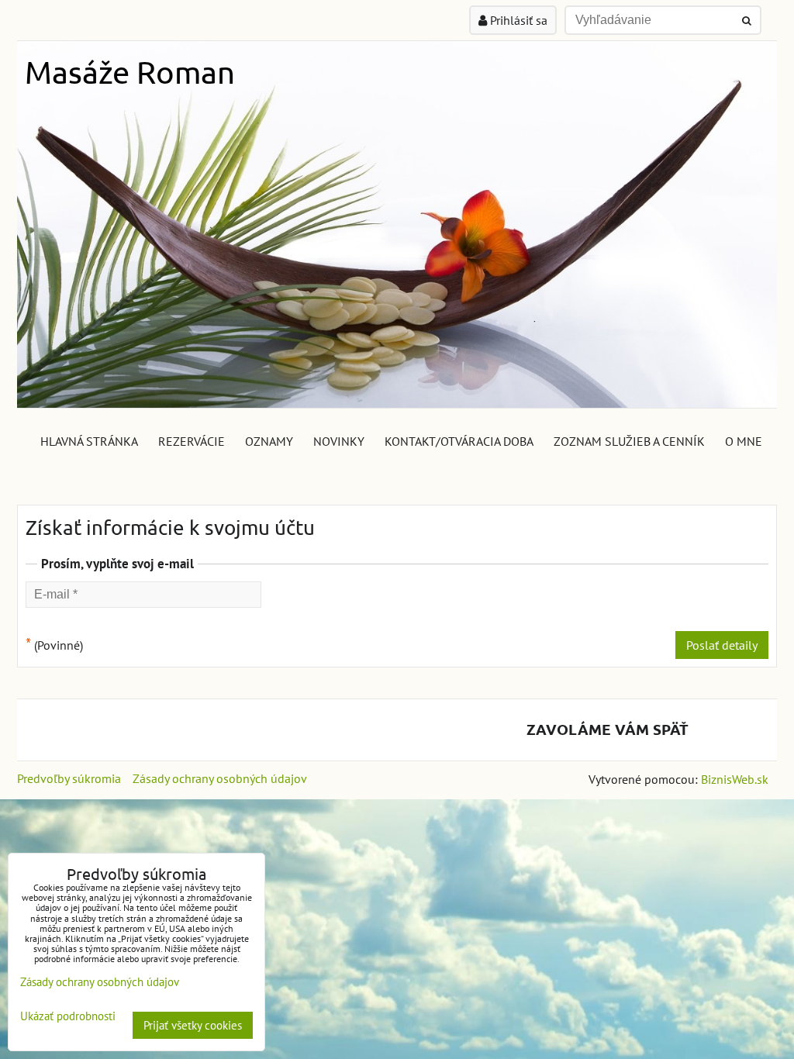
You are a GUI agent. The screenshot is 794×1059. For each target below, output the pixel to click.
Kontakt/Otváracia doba (459, 441)
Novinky (338, 441)
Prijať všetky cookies (192, 1025)
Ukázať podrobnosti (68, 1016)
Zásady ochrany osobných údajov (220, 778)
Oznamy (269, 441)
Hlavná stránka (89, 441)
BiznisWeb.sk (734, 779)
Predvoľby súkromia (69, 778)
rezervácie (191, 441)
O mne (743, 441)
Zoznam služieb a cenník (629, 441)
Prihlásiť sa (517, 20)
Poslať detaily (722, 645)
